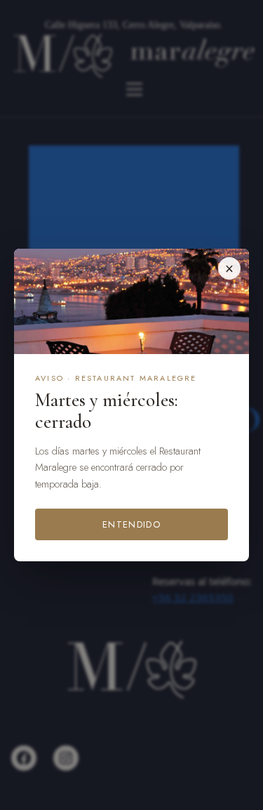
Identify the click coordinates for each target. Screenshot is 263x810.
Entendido (131, 524)
